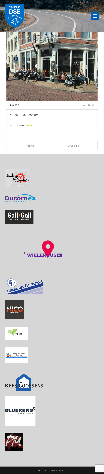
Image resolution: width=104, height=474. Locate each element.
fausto (29, 126)
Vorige (29, 146)
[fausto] (52, 66)
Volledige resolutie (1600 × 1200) (24, 115)
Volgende (74, 146)
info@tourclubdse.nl (58, 470)
